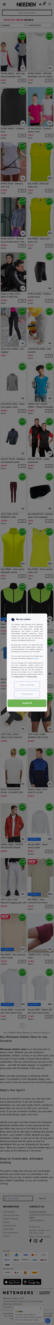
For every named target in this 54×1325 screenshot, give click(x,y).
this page (35, 658)
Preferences (27, 694)
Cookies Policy (19, 676)
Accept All (27, 703)
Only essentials (27, 685)
